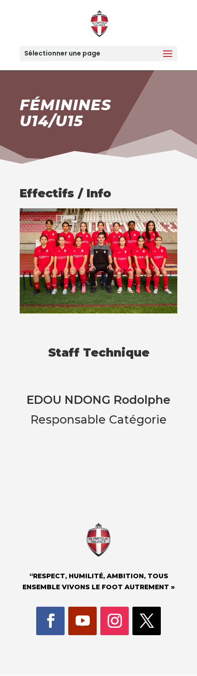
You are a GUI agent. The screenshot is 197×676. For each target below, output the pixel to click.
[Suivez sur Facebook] (50, 621)
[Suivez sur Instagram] (114, 621)
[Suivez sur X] (146, 621)
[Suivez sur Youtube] (82, 621)
